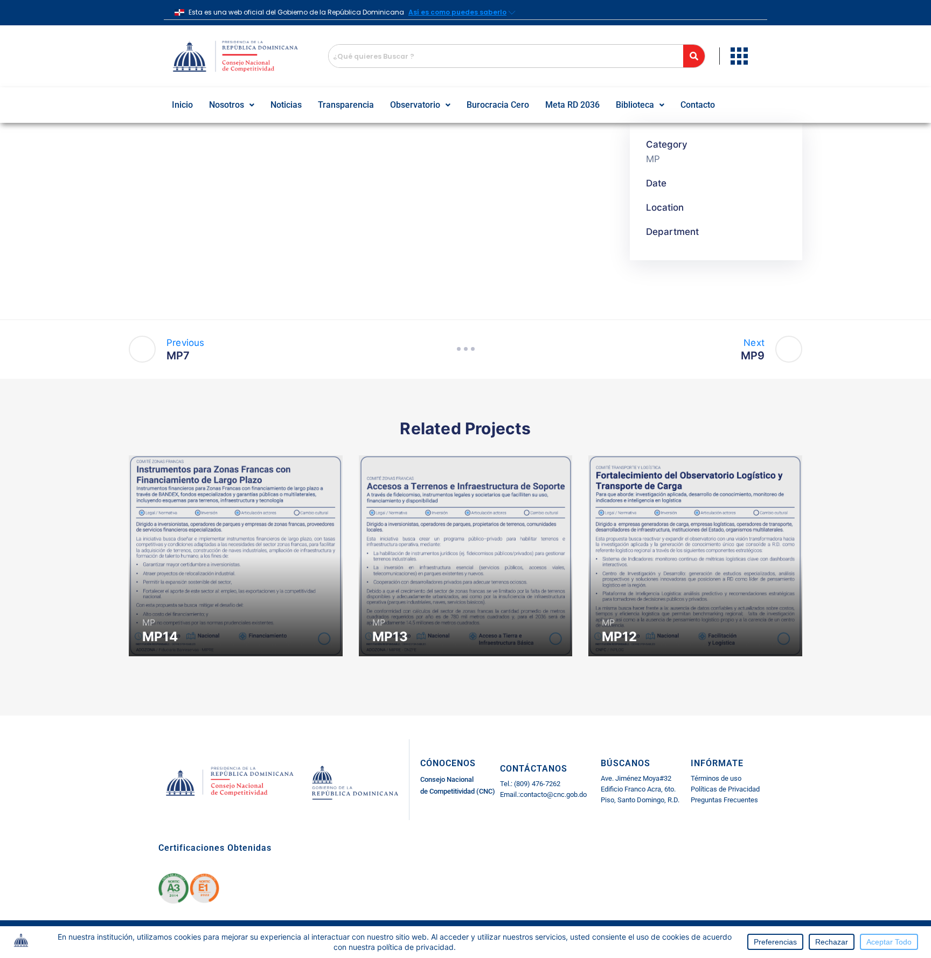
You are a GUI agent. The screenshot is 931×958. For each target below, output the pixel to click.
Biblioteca (635, 105)
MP (653, 159)
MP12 (619, 636)
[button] (231, 105)
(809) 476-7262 (536, 784)
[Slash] (465, 349)
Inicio (182, 105)
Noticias (286, 105)
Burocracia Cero (498, 105)
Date (656, 183)
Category (666, 144)
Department (672, 231)
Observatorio (415, 105)
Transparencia (346, 105)
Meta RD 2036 (572, 105)
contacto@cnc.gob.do (553, 794)
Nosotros (226, 105)
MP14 (160, 636)
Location (665, 207)
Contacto (697, 105)
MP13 (390, 636)
